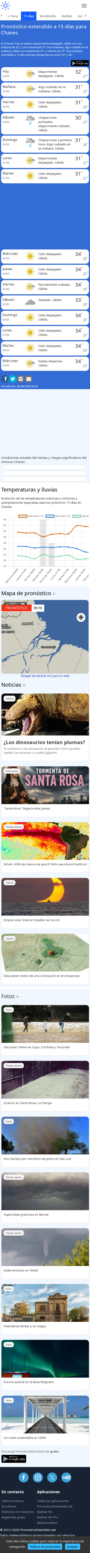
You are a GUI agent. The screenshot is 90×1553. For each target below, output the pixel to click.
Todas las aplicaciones (53, 1501)
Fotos (8, 996)
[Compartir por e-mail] (28, 379)
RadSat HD (44, 1512)
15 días (28, 16)
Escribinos (9, 1506)
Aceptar (72, 1547)
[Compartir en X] (13, 379)
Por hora (11, 16)
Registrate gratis (13, 1517)
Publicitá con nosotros (18, 1512)
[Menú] (84, 6)
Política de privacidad (45, 1547)
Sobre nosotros (13, 1501)
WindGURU (48, 16)
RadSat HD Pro (47, 1517)
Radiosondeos (47, 1522)
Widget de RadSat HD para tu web (45, 676)
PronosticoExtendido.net (54, 1506)
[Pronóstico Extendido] (5, 6)
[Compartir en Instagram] (20, 379)
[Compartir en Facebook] (5, 379)
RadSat (67, 16)
